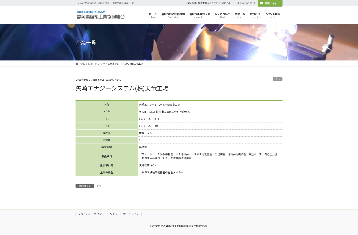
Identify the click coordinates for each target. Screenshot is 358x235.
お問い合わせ (272, 3)
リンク (114, 214)
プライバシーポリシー (91, 214)
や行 (277, 79)
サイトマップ (131, 214)
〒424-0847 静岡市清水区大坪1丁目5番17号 (207, 2)
